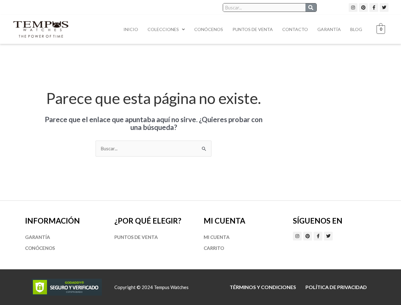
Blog (356, 29)
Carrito (214, 248)
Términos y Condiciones (263, 287)
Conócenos (208, 29)
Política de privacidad (336, 287)
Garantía (329, 29)
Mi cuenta (217, 237)
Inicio (130, 29)
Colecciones (163, 29)
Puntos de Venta (252, 29)
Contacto (295, 29)
